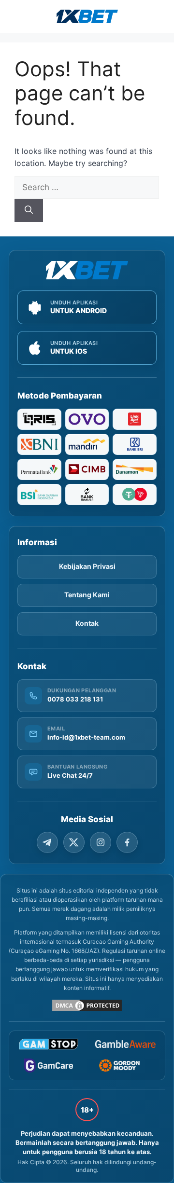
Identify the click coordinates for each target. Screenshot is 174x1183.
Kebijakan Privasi (87, 566)
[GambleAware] (125, 1044)
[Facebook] (127, 842)
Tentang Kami (87, 595)
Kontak (87, 623)
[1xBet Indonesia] (87, 270)
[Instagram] (100, 842)
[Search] (28, 210)
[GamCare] (48, 1066)
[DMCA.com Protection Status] (87, 1005)
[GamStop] (48, 1044)
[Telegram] (47, 842)
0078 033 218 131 (75, 699)
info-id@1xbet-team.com (86, 737)
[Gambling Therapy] (125, 1066)
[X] (74, 842)
